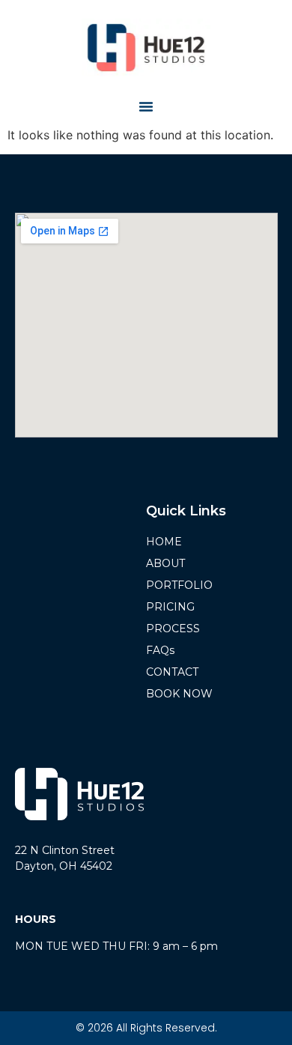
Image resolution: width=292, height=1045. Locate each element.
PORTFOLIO (179, 585)
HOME (164, 541)
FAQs (160, 650)
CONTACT (172, 672)
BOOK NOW (179, 693)
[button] (146, 106)
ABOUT (165, 563)
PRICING (170, 607)
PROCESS (173, 628)
